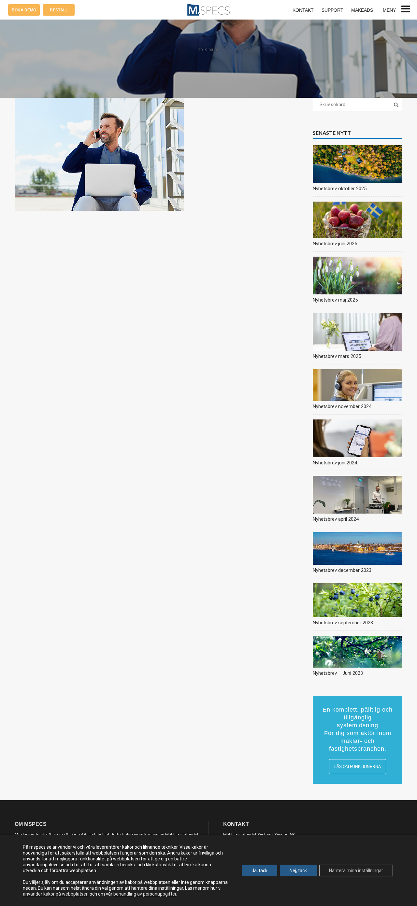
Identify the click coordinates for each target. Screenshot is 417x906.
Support (332, 10)
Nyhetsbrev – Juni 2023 (338, 673)
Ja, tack (259, 870)
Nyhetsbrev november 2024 (342, 406)
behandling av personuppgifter (144, 894)
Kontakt (303, 10)
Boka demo (24, 10)
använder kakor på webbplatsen (56, 894)
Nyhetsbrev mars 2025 (337, 356)
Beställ (59, 10)
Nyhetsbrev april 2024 (336, 519)
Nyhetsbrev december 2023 (342, 570)
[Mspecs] (208, 9)
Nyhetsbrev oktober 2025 (340, 188)
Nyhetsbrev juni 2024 (335, 463)
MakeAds (362, 10)
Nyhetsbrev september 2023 (343, 623)
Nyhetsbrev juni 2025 (335, 244)
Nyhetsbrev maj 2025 (335, 300)
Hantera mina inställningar (356, 870)
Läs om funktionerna (357, 766)
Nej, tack (298, 870)
